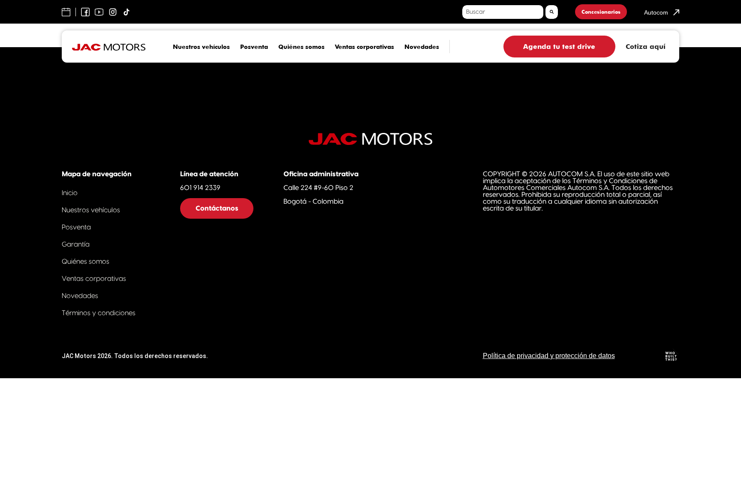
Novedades (421, 46)
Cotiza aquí (646, 46)
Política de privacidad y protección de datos (549, 355)
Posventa (254, 46)
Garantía (76, 244)
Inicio (70, 193)
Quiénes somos (301, 46)
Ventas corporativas (364, 46)
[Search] (551, 12)
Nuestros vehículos (201, 46)
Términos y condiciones (99, 313)
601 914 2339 (200, 187)
